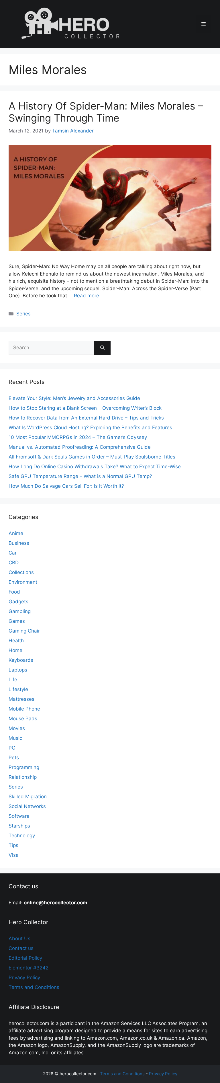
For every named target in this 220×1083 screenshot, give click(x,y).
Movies (17, 728)
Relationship (23, 777)
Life (13, 679)
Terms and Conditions (34, 987)
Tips (13, 845)
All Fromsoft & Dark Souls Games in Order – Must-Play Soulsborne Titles (92, 457)
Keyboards (21, 660)
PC (12, 748)
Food (14, 592)
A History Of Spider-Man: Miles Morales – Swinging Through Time (106, 112)
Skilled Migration (28, 796)
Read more (86, 295)
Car (13, 553)
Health (16, 640)
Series (23, 314)
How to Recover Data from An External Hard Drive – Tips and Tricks (86, 418)
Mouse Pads (23, 718)
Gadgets (18, 601)
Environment (23, 582)
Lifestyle (18, 689)
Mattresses (21, 699)
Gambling (20, 611)
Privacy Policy (24, 977)
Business (19, 543)
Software (19, 816)
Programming (24, 767)
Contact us (21, 948)
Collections (21, 572)
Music (15, 738)
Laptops (18, 670)
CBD (14, 562)
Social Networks (27, 806)
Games (17, 621)
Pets (14, 757)
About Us (19, 938)
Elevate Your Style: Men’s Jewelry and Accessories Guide (74, 398)
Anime (16, 533)
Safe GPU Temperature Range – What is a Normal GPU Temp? (80, 476)
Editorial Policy (25, 958)
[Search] (102, 348)
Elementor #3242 (28, 968)
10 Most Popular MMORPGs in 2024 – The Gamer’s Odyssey (78, 437)
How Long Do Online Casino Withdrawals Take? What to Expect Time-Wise (95, 466)
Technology (22, 835)
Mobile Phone (24, 709)
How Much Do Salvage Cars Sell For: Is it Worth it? (66, 486)
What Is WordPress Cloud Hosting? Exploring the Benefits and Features (90, 427)
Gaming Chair (24, 631)
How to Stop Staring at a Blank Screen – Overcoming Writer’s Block (85, 408)
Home (15, 650)
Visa (14, 855)
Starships (19, 826)
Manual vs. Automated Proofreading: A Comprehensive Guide (80, 447)
